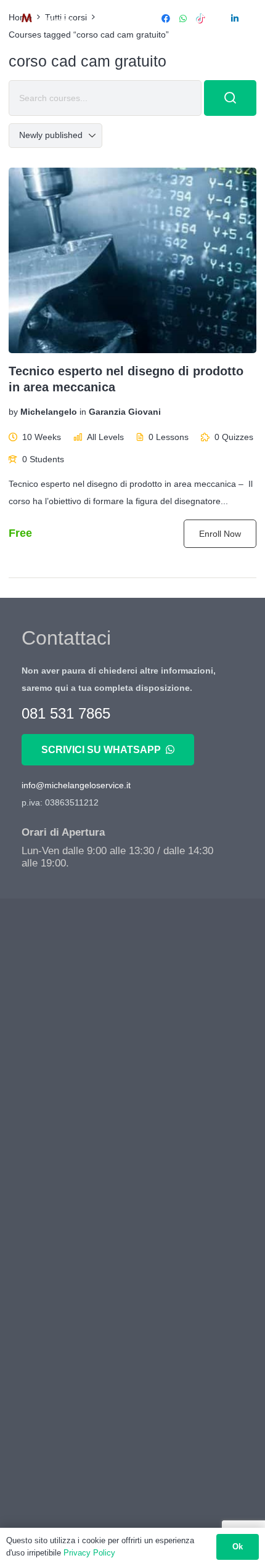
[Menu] (131, 18)
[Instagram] (217, 18)
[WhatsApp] (183, 18)
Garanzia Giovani (125, 412)
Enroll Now (220, 534)
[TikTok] (200, 18)
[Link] (47, 18)
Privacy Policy (89, 1552)
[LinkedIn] (234, 18)
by (13, 412)
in (83, 412)
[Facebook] (165, 18)
